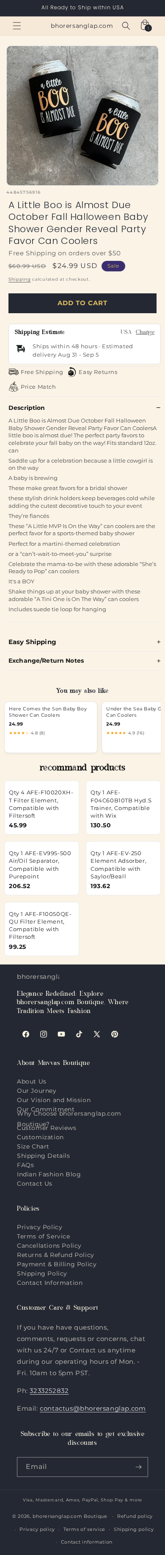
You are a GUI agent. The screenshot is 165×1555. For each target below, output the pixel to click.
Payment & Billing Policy (56, 1264)
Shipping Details (43, 1155)
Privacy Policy (39, 1227)
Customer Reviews (47, 1128)
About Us (32, 1081)
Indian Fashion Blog (49, 1174)
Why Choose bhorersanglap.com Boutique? (69, 1119)
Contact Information (49, 1283)
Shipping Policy (42, 1273)
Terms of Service (43, 1236)
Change (145, 332)
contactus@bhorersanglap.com (93, 1408)
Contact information (87, 1542)
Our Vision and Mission (54, 1100)
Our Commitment (45, 1109)
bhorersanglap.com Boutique (70, 1516)
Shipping (19, 279)
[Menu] (17, 25)
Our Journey (37, 1090)
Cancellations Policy (49, 1245)
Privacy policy (37, 1529)
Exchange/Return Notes (46, 660)
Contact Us (34, 1183)
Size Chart (33, 1146)
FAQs (25, 1165)
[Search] (126, 25)
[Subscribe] (138, 1467)
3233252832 (49, 1391)
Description (26, 408)
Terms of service (84, 1529)
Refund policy (135, 1516)
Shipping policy (134, 1529)
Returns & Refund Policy (55, 1255)
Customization (40, 1137)
